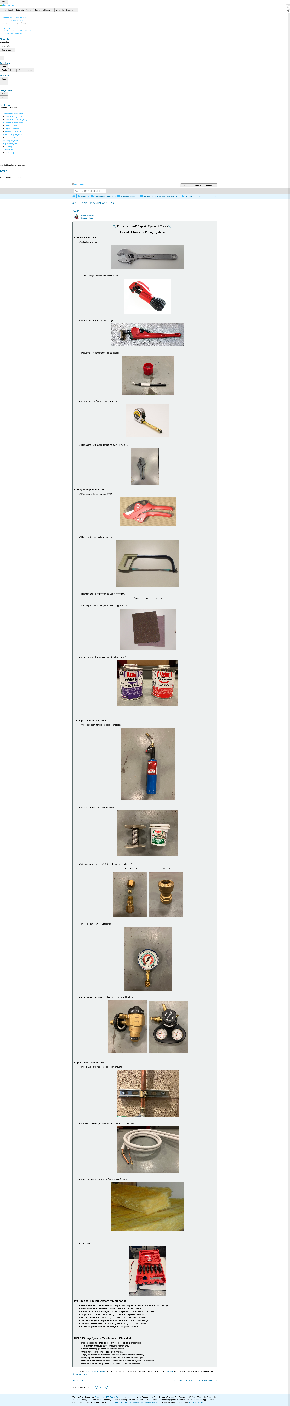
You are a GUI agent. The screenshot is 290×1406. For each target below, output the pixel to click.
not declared (169, 1371)
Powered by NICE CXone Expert (108, 1397)
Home (84, 196)
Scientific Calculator (13, 132)
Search (76, 191)
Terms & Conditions (132, 1402)
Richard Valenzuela (87, 215)
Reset (4, 66)
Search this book (6, 42)
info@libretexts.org (195, 1402)
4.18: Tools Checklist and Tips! (95, 1371)
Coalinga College (128, 196)
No (110, 1388)
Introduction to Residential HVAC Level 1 (161, 196)
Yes (100, 1388)
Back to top (76, 1380)
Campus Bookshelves (103, 196)
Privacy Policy (117, 1402)
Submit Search (7, 50)
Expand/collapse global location (216, 195)
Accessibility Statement (150, 1402)
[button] (9, 149)
